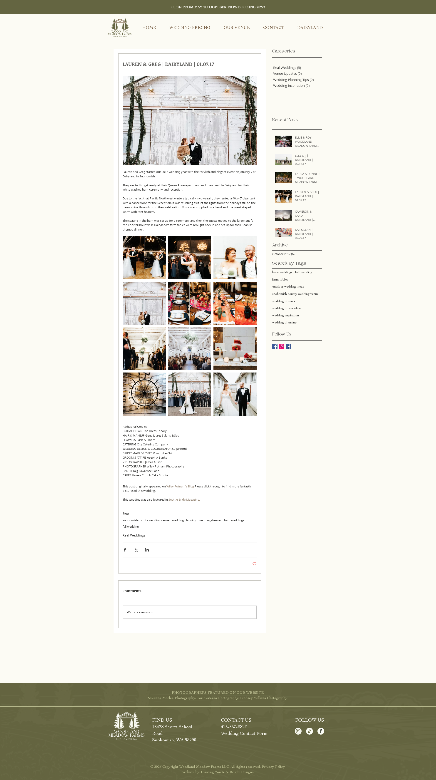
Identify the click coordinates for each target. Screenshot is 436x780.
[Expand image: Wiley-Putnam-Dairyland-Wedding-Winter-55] (144, 348)
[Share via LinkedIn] (147, 550)
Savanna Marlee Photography (171, 698)
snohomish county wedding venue (146, 520)
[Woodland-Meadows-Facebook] (320, 731)
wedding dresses (210, 520)
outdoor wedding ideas (288, 286)
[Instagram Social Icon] (281, 346)
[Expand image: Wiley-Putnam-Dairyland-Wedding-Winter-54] (144, 394)
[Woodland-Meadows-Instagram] (298, 731)
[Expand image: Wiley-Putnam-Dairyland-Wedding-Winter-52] (144, 303)
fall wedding (131, 526)
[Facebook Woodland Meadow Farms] (274, 346)
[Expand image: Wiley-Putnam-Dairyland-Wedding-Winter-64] (235, 303)
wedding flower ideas (287, 308)
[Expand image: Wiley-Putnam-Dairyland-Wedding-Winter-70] (189, 257)
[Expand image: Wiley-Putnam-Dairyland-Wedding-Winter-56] (189, 348)
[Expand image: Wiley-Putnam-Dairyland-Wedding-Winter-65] (189, 303)
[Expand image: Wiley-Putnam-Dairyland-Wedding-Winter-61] (235, 348)
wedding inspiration (285, 315)
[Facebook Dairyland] (288, 346)
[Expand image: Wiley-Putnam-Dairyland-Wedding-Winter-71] (144, 257)
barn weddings (234, 520)
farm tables (280, 279)
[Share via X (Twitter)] (136, 550)
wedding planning (184, 520)
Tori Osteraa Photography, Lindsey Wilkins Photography (242, 698)
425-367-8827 (234, 726)
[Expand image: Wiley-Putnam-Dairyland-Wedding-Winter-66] (235, 257)
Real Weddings (134, 535)
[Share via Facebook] (125, 550)
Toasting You (210, 772)
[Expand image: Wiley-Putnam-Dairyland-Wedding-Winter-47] (235, 394)
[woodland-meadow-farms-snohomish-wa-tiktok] (309, 731)
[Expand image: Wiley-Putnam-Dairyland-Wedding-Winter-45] (189, 394)
